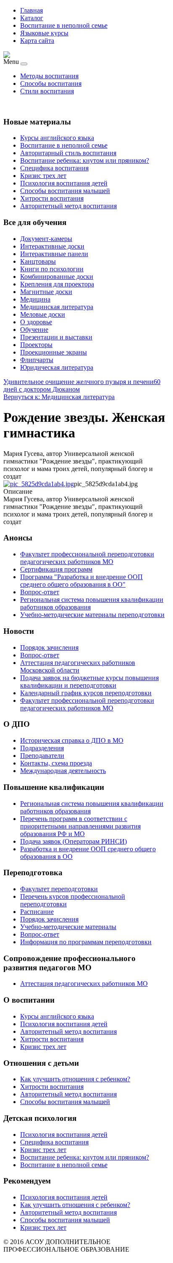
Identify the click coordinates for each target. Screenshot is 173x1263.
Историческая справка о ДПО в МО (71, 740)
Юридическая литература (56, 367)
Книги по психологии (52, 269)
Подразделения (42, 748)
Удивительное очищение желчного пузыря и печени (78, 381)
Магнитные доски (46, 291)
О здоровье (36, 322)
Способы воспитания (50, 83)
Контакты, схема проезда (56, 763)
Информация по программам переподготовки (86, 941)
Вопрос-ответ (39, 934)
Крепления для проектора (57, 284)
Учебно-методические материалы (68, 926)
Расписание (37, 911)
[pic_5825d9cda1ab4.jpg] (38, 483)
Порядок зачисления (49, 919)
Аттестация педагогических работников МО (84, 983)
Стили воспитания (47, 91)
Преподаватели (42, 755)
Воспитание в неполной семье (63, 25)
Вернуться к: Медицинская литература (59, 396)
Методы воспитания (49, 75)
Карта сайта (37, 40)
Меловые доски (42, 314)
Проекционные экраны (53, 352)
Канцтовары (38, 261)
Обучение (34, 329)
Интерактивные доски (52, 246)
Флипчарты (36, 359)
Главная (31, 10)
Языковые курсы (44, 33)
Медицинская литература (56, 306)
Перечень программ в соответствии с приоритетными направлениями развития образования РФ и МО (80, 826)
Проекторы (36, 344)
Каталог (31, 17)
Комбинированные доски (56, 276)
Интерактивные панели (54, 253)
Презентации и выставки (56, 337)
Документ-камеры (46, 238)
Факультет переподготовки (59, 888)
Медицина (35, 299)
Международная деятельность (63, 770)
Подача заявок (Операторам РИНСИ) (73, 841)
